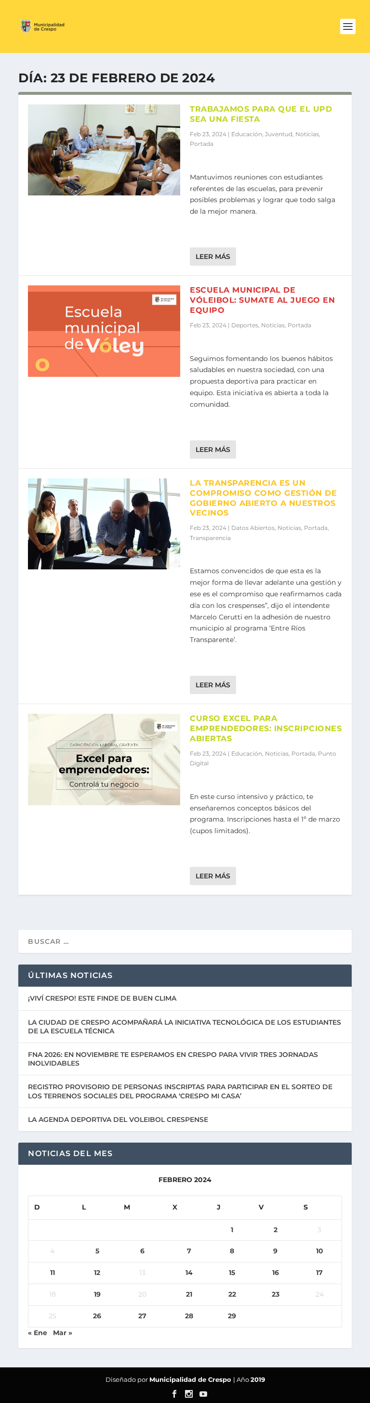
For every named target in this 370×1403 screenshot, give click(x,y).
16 (275, 1272)
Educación (246, 134)
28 (189, 1316)
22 (232, 1294)
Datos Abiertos (253, 527)
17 (319, 1272)
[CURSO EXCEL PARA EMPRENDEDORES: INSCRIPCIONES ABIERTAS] (104, 759)
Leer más (213, 256)
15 (232, 1272)
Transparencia (210, 537)
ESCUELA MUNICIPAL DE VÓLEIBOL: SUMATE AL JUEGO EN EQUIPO (262, 300)
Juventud (278, 134)
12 (97, 1272)
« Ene (37, 1332)
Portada (201, 143)
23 (275, 1294)
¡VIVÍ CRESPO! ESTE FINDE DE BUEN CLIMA (102, 998)
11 (52, 1272)
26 (97, 1316)
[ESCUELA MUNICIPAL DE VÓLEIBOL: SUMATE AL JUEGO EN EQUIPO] (104, 330)
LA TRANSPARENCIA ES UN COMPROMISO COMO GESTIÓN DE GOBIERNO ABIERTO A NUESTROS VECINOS (263, 497)
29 (232, 1316)
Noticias (307, 134)
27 (142, 1316)
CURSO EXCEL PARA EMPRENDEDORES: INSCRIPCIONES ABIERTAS (266, 728)
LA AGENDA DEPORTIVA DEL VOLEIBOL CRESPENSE (118, 1119)
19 (97, 1294)
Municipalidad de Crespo (191, 1379)
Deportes (244, 325)
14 (189, 1272)
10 (319, 1251)
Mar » (62, 1332)
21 (189, 1294)
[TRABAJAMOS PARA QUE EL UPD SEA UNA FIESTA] (104, 149)
